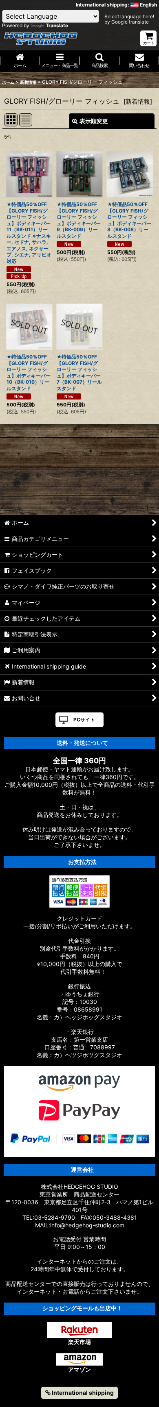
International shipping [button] (82, 1392)
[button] (99, 61)
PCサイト (84, 720)
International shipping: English (116, 5)
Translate (57, 25)
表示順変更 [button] (94, 120)
